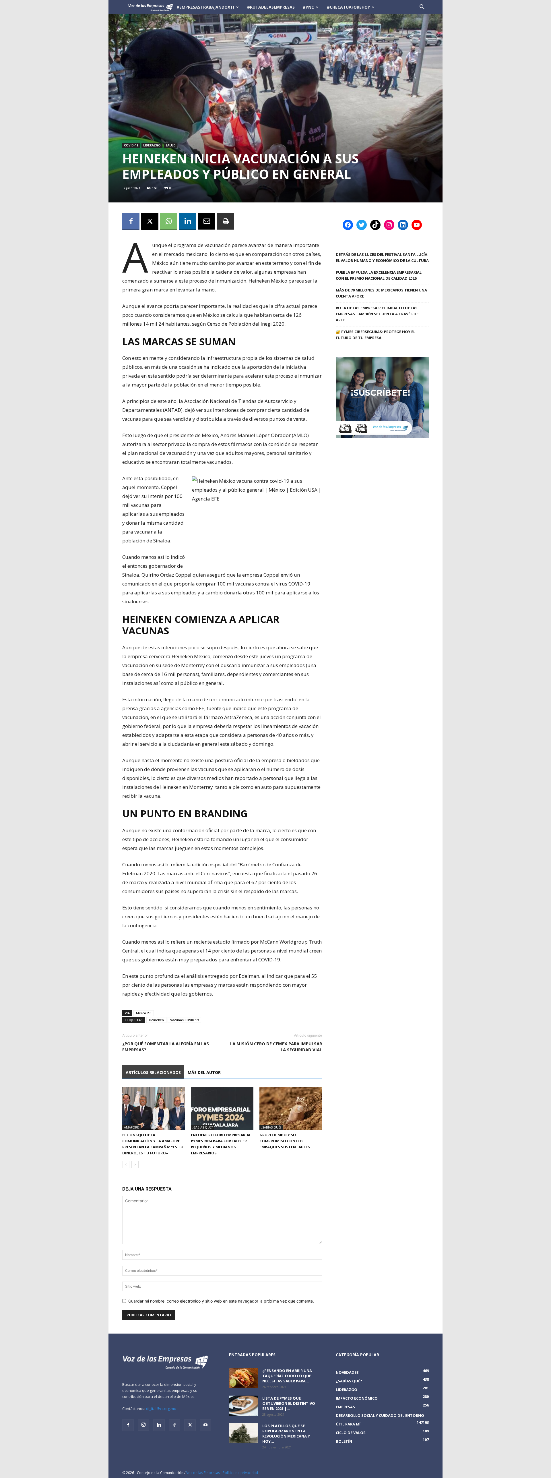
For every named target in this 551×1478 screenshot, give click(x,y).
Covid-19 (131, 145)
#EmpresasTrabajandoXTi (205, 7)
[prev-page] (125, 1164)
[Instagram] (143, 1425)
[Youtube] (205, 1425)
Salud (171, 145)
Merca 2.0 (143, 1013)
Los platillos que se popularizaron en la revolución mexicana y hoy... (286, 1433)
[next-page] (135, 1164)
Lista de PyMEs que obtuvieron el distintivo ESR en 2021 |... (288, 1403)
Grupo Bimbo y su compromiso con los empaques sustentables (284, 1140)
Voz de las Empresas (203, 1472)
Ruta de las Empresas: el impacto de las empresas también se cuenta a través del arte (378, 313)
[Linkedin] (187, 221)
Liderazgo (152, 145)
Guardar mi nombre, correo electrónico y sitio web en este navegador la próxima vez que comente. (221, 1301)
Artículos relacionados (153, 1072)
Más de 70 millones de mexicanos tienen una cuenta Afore (381, 293)
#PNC (308, 7)
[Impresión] (225, 221)
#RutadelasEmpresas (271, 7)
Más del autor (204, 1072)
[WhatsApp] (168, 221)
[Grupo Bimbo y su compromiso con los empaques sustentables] (290, 1108)
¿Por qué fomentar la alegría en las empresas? (165, 1046)
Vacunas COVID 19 (184, 1020)
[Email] (206, 221)
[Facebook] (130, 221)
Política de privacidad (240, 1472)
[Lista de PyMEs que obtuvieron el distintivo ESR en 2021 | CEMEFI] (243, 1406)
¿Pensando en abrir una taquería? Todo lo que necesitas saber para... (287, 1376)
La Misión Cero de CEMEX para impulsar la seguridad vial (276, 1046)
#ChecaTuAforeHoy (348, 7)
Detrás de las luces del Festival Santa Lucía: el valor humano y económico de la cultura (382, 257)
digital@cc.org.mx (161, 1408)
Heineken (156, 1020)
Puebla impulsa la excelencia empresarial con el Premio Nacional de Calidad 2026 (379, 275)
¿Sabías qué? (203, 1127)
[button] (422, 7)
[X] (149, 221)
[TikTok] (174, 1425)
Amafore (131, 1127)
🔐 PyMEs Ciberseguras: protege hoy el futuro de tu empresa (375, 334)
